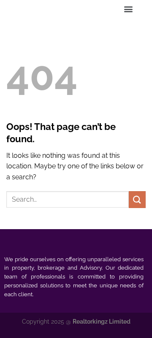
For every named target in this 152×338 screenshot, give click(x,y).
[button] (128, 9)
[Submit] (137, 199)
